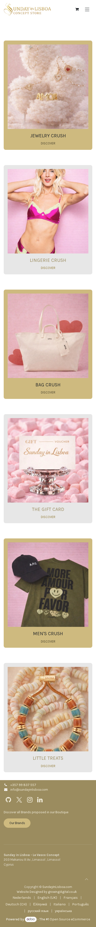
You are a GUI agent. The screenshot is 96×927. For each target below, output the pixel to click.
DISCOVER (48, 143)
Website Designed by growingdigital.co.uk (47, 892)
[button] (86, 879)
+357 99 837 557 (23, 785)
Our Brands (17, 823)
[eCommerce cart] (77, 9)
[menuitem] (22, 897)
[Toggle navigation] (87, 9)
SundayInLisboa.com (57, 887)
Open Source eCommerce (70, 919)
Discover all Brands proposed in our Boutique (36, 812)
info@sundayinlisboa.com (29, 789)
